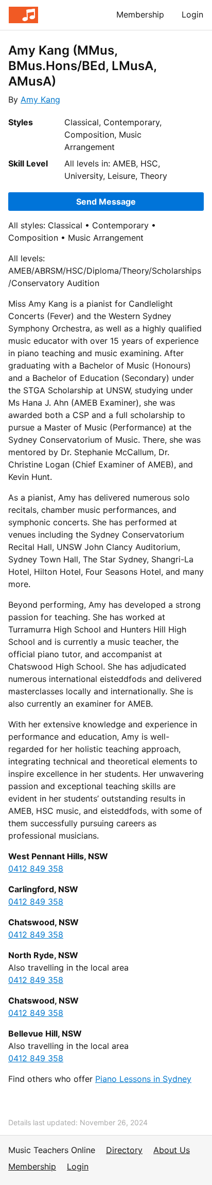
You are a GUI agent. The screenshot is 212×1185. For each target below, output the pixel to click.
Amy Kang (40, 99)
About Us (171, 1150)
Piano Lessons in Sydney (143, 1079)
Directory (124, 1150)
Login (192, 14)
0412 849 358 (35, 868)
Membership (140, 14)
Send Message (106, 201)
